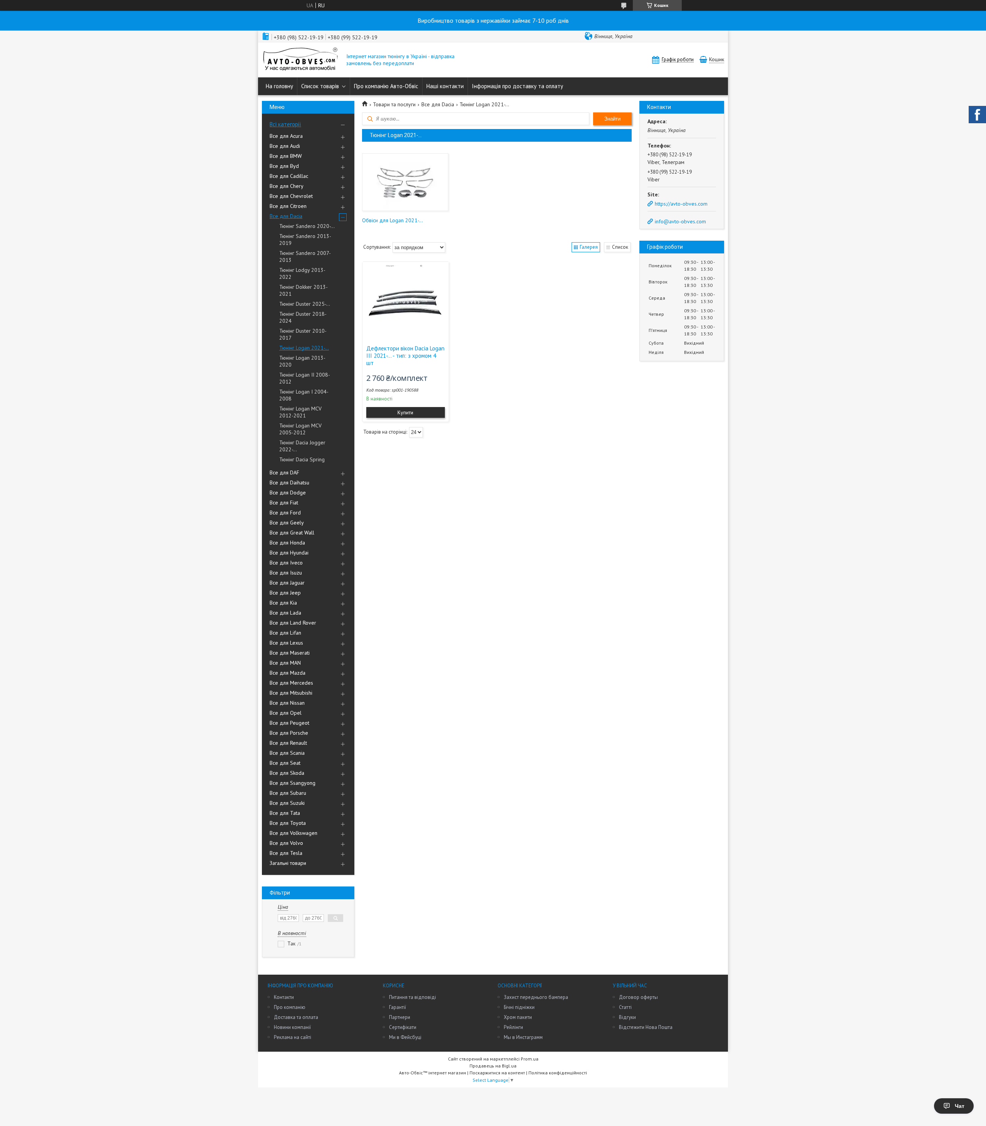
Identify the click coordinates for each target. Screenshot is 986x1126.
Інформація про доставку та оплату (517, 86)
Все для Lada (285, 612)
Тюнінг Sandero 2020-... (307, 226)
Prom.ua (529, 1059)
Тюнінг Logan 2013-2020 (302, 361)
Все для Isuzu (286, 572)
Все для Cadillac (289, 176)
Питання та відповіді (412, 997)
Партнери (399, 1017)
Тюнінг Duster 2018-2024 (303, 317)
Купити (405, 412)
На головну (279, 86)
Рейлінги (513, 1027)
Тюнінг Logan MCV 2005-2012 (300, 429)
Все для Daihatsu (289, 482)
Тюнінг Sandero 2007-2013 (305, 256)
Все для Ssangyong (292, 782)
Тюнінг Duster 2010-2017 (303, 334)
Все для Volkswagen (293, 832)
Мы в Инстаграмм (523, 1037)
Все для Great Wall (292, 532)
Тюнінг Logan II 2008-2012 (304, 378)
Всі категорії (285, 124)
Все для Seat (285, 762)
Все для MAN (285, 662)
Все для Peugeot (289, 722)
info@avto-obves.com (680, 221)
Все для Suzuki (287, 802)
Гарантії (397, 1007)
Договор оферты (638, 997)
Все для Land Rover (293, 622)
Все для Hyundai (289, 552)
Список (620, 247)
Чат (959, 1106)
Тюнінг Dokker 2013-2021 (303, 290)
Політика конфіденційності (557, 1073)
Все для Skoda (287, 772)
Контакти (284, 997)
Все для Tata (285, 812)
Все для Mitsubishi (291, 692)
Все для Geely (287, 522)
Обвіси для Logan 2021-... (392, 220)
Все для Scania (287, 752)
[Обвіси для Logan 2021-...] (405, 182)
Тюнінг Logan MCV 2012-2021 (300, 412)
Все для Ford (285, 512)
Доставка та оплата (296, 1017)
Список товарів (320, 86)
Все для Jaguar (287, 582)
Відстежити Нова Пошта (645, 1027)
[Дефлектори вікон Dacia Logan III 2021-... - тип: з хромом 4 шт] (405, 300)
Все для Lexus (286, 642)
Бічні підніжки (519, 1007)
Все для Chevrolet (291, 196)
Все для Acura (286, 135)
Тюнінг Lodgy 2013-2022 (302, 273)
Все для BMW (286, 155)
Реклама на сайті (292, 1037)
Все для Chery (287, 186)
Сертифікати (402, 1027)
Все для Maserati (290, 652)
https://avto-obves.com (681, 203)
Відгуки (627, 1017)
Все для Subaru (288, 792)
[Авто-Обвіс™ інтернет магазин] (300, 60)
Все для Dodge (288, 492)
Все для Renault (288, 742)
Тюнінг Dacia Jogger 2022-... (302, 446)
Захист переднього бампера (536, 997)
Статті (625, 1007)
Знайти (612, 119)
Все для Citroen (288, 206)
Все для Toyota (288, 822)
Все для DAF (284, 472)
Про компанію (289, 1007)
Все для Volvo (286, 842)
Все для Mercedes (291, 682)
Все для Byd (284, 166)
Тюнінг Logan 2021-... (304, 347)
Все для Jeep (285, 592)
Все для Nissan (287, 702)
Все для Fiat (284, 502)
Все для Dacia (286, 216)
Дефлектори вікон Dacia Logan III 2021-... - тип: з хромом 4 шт (405, 356)
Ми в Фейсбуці (405, 1037)
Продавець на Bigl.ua (493, 1066)
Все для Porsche (289, 732)
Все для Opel (286, 712)
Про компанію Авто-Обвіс (386, 86)
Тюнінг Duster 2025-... (304, 303)
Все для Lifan (285, 632)
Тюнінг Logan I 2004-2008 (304, 395)
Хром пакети (518, 1017)
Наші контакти (445, 86)
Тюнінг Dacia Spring (302, 459)
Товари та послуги (394, 104)
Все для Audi (285, 145)
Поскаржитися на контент (497, 1073)
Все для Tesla (286, 853)
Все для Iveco (286, 562)
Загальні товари (288, 863)
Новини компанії (292, 1027)
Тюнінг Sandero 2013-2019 (305, 239)
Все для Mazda (287, 672)
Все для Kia (283, 602)
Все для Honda (287, 542)
